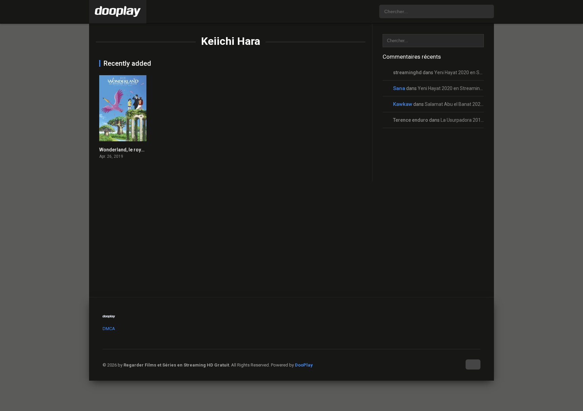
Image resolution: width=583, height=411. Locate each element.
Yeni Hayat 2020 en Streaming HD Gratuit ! (479, 72)
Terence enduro (410, 120)
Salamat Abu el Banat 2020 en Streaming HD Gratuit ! (481, 104)
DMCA (109, 328)
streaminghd (407, 72)
